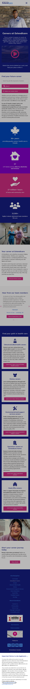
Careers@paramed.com (7, 684)
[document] (15, 344)
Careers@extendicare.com (9, 682)
